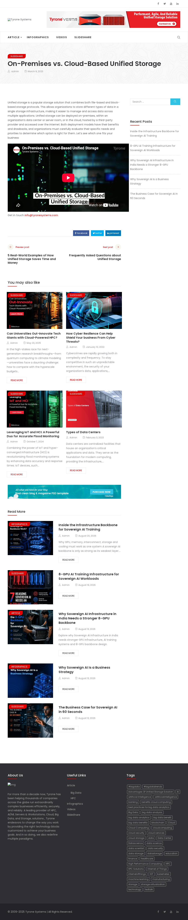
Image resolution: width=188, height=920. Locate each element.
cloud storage (136, 838)
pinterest (114, 233)
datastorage (154, 853)
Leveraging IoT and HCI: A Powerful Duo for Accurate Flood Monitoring (33, 434)
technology (134, 889)
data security (155, 848)
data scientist (136, 848)
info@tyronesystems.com (41, 215)
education (171, 853)
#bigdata (134, 786)
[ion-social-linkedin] (177, 3)
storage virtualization (153, 884)
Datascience (135, 843)
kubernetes (163, 874)
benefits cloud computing (156, 802)
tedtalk (149, 889)
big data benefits (138, 822)
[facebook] (24, 311)
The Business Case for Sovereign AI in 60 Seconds (88, 709)
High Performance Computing (145, 863)
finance (132, 858)
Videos (61, 37)
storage (132, 884)
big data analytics (138, 817)
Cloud (171, 822)
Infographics (38, 37)
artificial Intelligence (139, 796)
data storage (135, 853)
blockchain (157, 822)
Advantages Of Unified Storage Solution (150, 791)
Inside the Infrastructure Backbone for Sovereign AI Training (88, 527)
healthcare (147, 858)
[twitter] (30, 311)
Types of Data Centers (83, 432)
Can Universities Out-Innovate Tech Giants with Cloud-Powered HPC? (34, 335)
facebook (81, 233)
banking (133, 802)
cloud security (136, 832)
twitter (98, 233)
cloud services (156, 832)
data (151, 838)
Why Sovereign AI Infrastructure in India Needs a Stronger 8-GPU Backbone (87, 618)
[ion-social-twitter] (164, 3)
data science (154, 843)
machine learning (138, 879)
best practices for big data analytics (148, 807)
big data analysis (152, 812)
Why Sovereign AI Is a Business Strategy (84, 669)
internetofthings (137, 874)
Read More (17, 380)
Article (13, 37)
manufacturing (161, 879)
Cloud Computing (138, 827)
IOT (151, 874)
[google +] (37, 311)
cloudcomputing (162, 827)
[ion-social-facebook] (158, 3)
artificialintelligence (166, 796)
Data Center (164, 838)
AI (178, 791)
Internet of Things (157, 868)
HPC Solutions (136, 868)
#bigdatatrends (153, 786)
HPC (73, 798)
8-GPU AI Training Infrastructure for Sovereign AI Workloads (89, 576)
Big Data (76, 793)
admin (15, 71)
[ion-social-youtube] (171, 3)
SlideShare (82, 37)
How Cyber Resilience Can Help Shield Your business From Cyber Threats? (90, 337)
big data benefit (162, 817)
